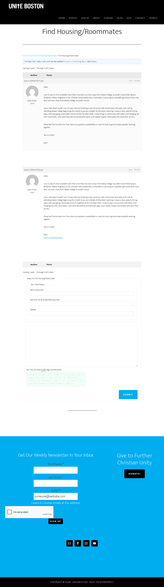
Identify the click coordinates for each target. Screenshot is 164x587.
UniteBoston (34, 6)
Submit (128, 394)
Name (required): (36, 289)
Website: (33, 309)
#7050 (137, 169)
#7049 (137, 80)
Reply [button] (131, 81)
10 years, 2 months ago (73, 61)
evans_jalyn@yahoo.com (53, 237)
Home (25, 55)
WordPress (107, 582)
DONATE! (134, 474)
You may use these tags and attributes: (44, 369)
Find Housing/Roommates (46, 55)
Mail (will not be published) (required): (44, 299)
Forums (32, 55)
